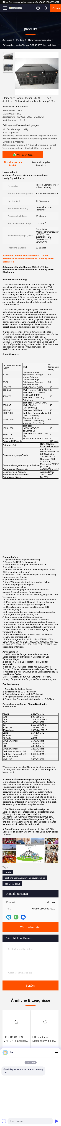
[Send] (56, 1121)
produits (20, 40)
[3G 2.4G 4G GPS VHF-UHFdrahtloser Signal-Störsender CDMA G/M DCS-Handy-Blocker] (16, 1022)
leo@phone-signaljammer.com (20, 2)
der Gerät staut (12, 884)
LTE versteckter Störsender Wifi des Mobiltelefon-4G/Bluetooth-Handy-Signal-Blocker (44, 1039)
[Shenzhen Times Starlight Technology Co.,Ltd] (15, 8)
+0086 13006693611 (48, 2)
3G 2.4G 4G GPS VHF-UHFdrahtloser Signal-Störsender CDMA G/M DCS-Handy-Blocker (15, 1039)
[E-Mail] (23, 917)
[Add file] (4, 1121)
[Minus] (56, 1052)
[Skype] (9, 917)
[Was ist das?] (16, 917)
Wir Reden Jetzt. (30, 927)
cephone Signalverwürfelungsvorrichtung (25, 878)
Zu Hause (7, 40)
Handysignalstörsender (39, 40)
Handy (8, 872)
